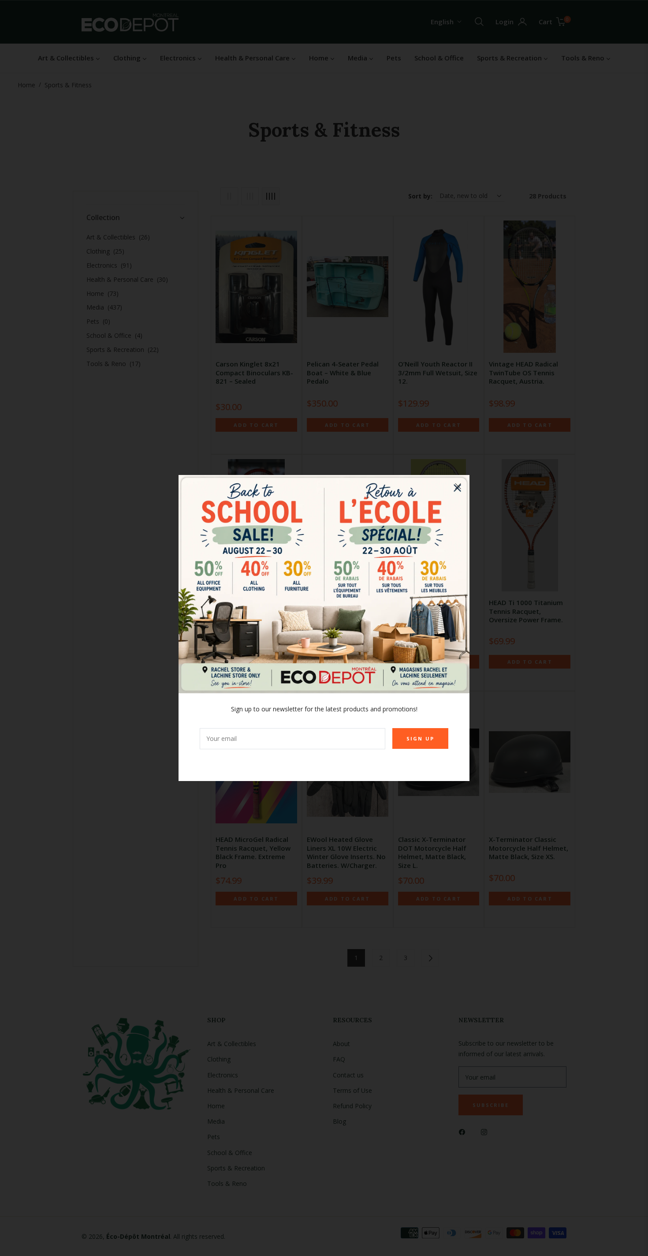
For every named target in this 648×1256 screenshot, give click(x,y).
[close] (458, 486)
